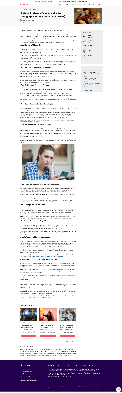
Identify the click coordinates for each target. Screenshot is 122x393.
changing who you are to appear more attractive (62, 269)
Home (21, 9)
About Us (50, 365)
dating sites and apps (38, 34)
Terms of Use (64, 365)
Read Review (91, 37)
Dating (25, 9)
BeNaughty (60, 256)
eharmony (90, 50)
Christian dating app (25, 117)
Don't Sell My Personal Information (29, 380)
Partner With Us (84, 365)
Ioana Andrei (31, 20)
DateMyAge (91, 40)
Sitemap (77, 365)
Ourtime (90, 45)
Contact (91, 365)
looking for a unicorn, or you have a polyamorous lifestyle (50, 191)
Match (50, 34)
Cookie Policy (56, 365)
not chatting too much (50, 209)
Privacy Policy (71, 365)
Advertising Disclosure (82, 1)
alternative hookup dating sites (44, 256)
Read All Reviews (87, 62)
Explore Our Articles (87, 90)
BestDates (90, 55)
